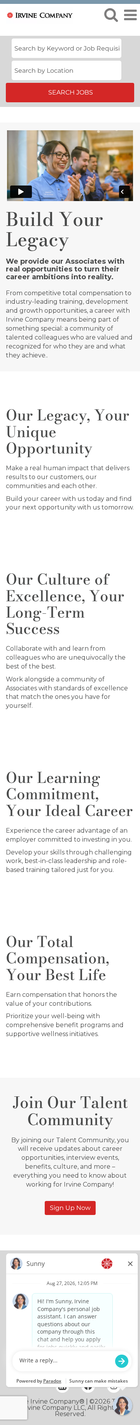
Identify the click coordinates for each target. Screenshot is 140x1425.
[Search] (111, 15)
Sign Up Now (70, 1207)
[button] (130, 15)
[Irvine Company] (37, 15)
